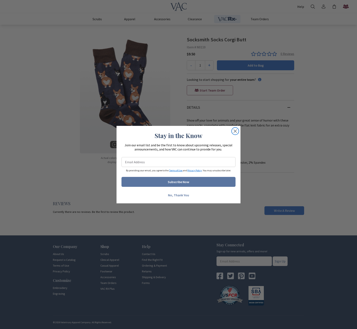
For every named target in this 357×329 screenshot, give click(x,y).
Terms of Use (176, 170)
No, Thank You (178, 195)
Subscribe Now (178, 182)
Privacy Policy (194, 170)
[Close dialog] (235, 131)
